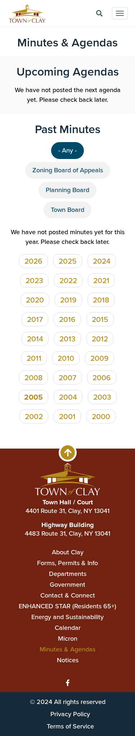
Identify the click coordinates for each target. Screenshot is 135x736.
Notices (67, 660)
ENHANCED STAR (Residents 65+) (67, 606)
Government (67, 584)
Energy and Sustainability (67, 617)
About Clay (68, 552)
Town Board (67, 209)
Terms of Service (70, 726)
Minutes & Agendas (67, 649)
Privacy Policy (70, 713)
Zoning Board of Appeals (67, 170)
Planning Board (67, 190)
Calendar (68, 627)
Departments (67, 573)
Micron (67, 638)
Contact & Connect (67, 595)
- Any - (67, 150)
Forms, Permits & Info (67, 563)
